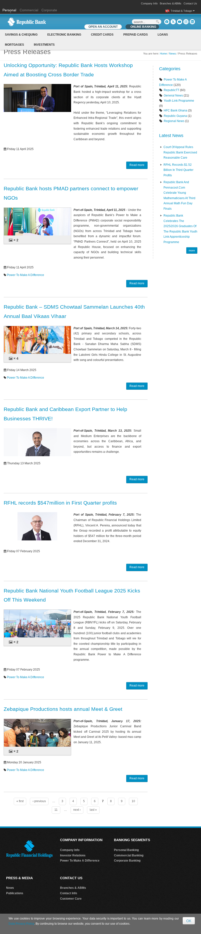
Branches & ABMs (170, 3)
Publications (14, 893)
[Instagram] (185, 21)
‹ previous (39, 801)
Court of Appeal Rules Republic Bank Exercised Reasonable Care (180, 152)
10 (133, 801)
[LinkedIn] (192, 21)
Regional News (174, 121)
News (172, 53)
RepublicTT (171, 90)
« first (20, 801)
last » (93, 809)
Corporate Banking (127, 860)
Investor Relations (73, 855)
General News (173, 95)
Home (163, 53)
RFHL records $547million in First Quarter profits (60, 503)
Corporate (49, 10)
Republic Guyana (175, 116)
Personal (9, 10)
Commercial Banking (128, 855)
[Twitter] (173, 21)
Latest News (171, 135)
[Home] (26, 21)
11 (56, 809)
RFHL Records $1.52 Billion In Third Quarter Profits (178, 170)
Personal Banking (126, 850)
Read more (136, 165)
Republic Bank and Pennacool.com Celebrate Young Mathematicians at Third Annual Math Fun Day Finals (179, 195)
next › (77, 809)
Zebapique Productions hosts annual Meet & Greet (63, 709)
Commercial (29, 10)
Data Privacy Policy (21, 923)
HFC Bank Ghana (175, 110)
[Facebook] (166, 21)
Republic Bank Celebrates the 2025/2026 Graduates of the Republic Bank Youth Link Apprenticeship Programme (180, 229)
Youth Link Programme (179, 100)
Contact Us (190, 3)
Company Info (149, 3)
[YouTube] (179, 21)
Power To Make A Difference (25, 275)
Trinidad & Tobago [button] (182, 10)
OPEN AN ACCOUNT (103, 26)
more (192, 250)
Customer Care (71, 898)
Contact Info (68, 893)
